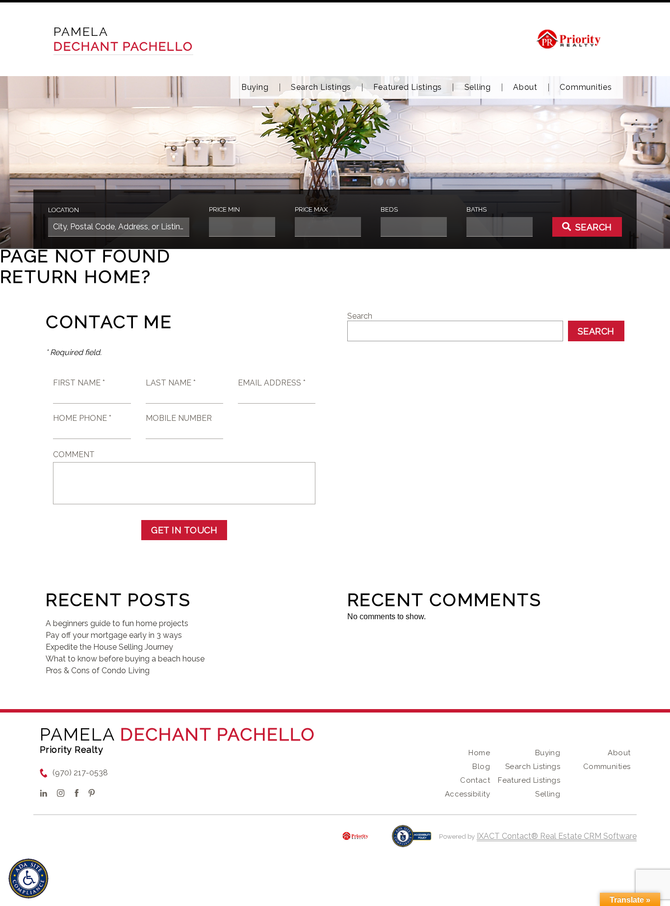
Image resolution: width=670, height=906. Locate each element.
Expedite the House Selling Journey (109, 647)
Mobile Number (179, 418)
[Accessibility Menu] (28, 878)
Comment (74, 454)
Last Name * (171, 382)
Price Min (224, 209)
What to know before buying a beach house (125, 658)
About (525, 87)
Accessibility (467, 794)
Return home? (76, 276)
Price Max (311, 209)
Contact (475, 780)
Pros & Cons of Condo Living (98, 670)
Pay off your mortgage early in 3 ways (114, 635)
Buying (255, 87)
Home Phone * (82, 418)
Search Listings (321, 87)
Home (479, 752)
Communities (586, 87)
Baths (476, 209)
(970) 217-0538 (80, 772)
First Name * (79, 382)
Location (63, 210)
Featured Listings (407, 87)
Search (359, 316)
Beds (389, 209)
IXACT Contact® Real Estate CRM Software (557, 836)
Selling (477, 87)
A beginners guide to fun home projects (117, 623)
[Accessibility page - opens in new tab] (411, 841)
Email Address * (272, 382)
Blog (481, 766)
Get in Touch (184, 530)
